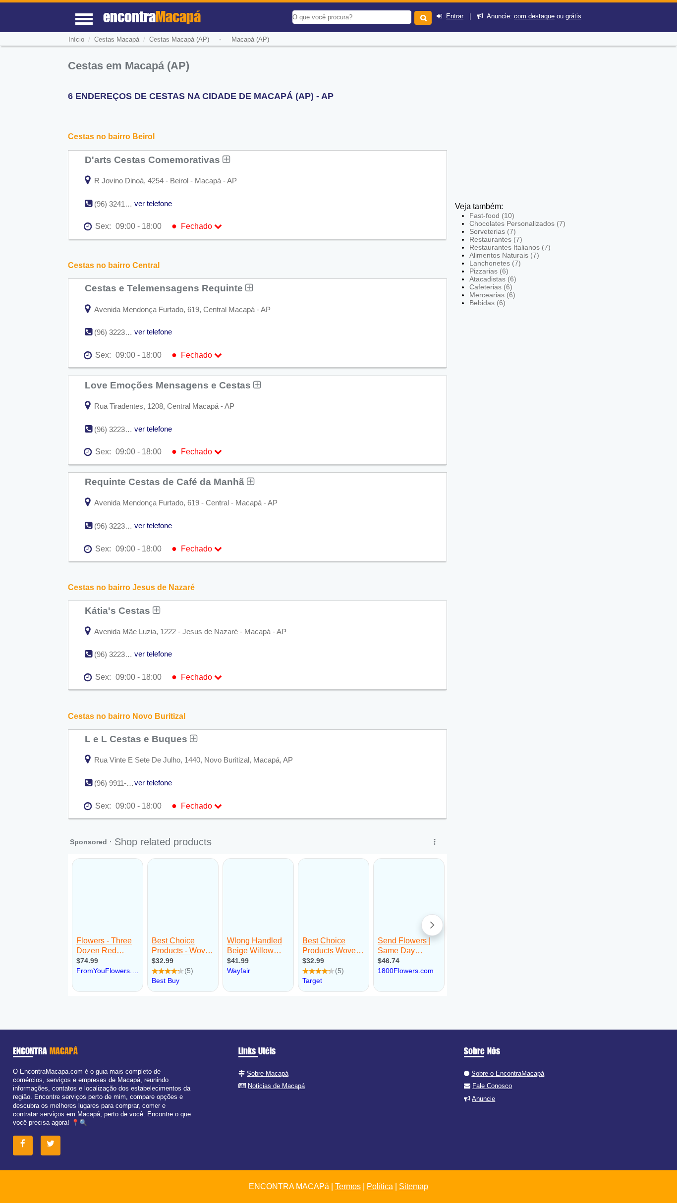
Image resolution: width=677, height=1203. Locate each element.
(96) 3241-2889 (118, 204)
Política (380, 1186)
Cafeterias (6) (490, 287)
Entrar (454, 16)
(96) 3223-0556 (118, 332)
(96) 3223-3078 (118, 654)
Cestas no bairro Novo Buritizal (126, 716)
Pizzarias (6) (488, 271)
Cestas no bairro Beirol (111, 136)
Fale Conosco (492, 1086)
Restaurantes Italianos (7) (510, 247)
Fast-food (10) (491, 215)
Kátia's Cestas (119, 610)
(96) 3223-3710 (118, 429)
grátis (573, 16)
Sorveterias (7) (492, 231)
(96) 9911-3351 (118, 783)
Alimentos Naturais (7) (504, 255)
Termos (348, 1186)
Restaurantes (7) (495, 239)
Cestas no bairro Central (114, 265)
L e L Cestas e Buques (137, 738)
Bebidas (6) (487, 303)
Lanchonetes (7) (495, 263)
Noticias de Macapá (276, 1086)
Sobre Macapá (267, 1073)
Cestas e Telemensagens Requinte (165, 287)
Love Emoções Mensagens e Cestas (169, 385)
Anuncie (483, 1098)
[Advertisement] (527, 129)
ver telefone (153, 203)
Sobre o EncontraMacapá (507, 1073)
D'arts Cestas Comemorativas (154, 159)
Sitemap (413, 1186)
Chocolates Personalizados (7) (517, 223)
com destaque (534, 16)
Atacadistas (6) (492, 279)
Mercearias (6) (492, 295)
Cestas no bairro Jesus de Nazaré (131, 587)
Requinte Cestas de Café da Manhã (166, 481)
